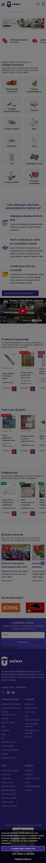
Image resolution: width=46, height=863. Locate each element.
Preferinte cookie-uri (23, 859)
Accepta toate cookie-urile (23, 848)
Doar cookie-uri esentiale (23, 854)
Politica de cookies (19, 838)
